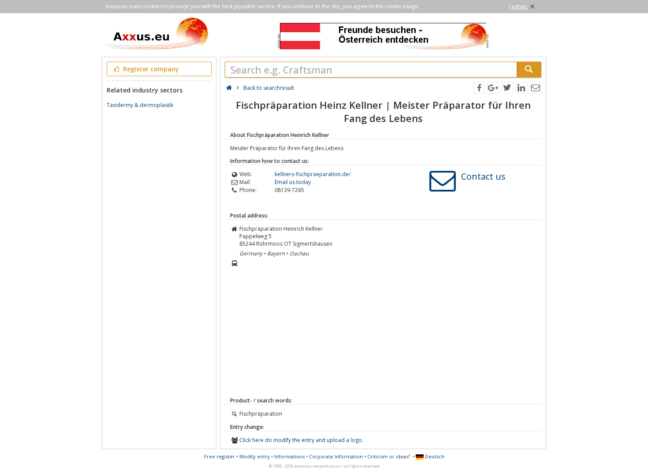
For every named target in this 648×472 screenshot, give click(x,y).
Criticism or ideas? (388, 456)
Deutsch (434, 456)
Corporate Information (336, 456)
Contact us (483, 176)
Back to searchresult (268, 88)
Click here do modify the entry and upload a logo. (301, 440)
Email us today (293, 182)
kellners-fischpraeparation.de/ (312, 174)
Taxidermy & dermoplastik (140, 105)
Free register (219, 456)
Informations (289, 456)
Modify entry (254, 456)
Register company (150, 69)
